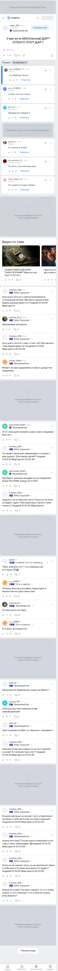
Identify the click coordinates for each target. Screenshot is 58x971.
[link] (21, 264)
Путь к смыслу (22, 584)
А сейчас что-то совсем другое (30, 562)
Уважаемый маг (20, 31)
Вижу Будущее (22, 293)
